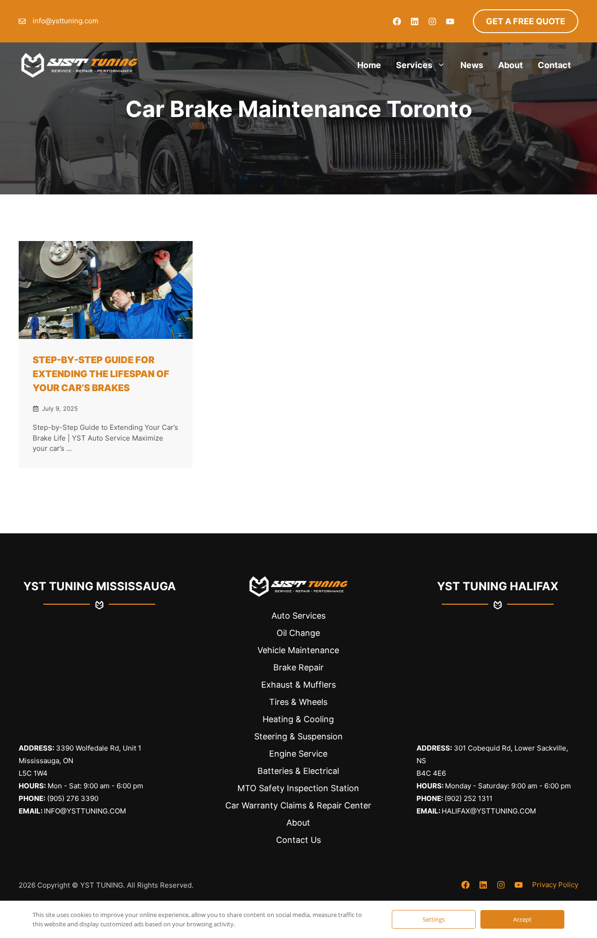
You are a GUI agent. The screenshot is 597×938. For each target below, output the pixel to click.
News (471, 65)
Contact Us (298, 840)
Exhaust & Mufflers (298, 685)
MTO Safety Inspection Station (298, 788)
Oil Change (298, 633)
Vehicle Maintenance (298, 650)
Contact (554, 65)
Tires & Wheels (298, 702)
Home (369, 65)
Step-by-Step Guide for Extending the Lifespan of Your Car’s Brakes (101, 373)
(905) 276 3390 (72, 798)
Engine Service (298, 754)
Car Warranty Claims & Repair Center (298, 805)
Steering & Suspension (298, 736)
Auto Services (298, 616)
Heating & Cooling (298, 719)
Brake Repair (298, 667)
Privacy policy (555, 884)
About (510, 65)
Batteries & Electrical (298, 771)
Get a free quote (525, 21)
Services (414, 65)
